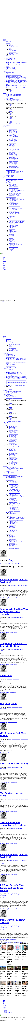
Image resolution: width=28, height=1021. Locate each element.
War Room (11, 248)
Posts (7, 73)
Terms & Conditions (7, 1012)
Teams (4, 126)
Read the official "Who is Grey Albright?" (9, 563)
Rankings (5, 93)
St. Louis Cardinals (13, 166)
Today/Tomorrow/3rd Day (15, 198)
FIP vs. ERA (11, 240)
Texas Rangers (12, 145)
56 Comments (3, 895)
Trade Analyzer (6, 125)
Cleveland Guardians (13, 132)
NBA (4, 259)
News (4, 40)
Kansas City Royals (13, 136)
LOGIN (2, 302)
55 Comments (3, 829)
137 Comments (24, 739)
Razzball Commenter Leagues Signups (14, 171)
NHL (4, 258)
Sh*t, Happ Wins (8, 703)
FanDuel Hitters (12, 226)
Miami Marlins (12, 157)
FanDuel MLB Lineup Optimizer (16, 221)
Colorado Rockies (13, 154)
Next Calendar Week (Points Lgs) (16, 190)
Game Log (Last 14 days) (14, 213)
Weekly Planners (9, 215)
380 (20, 942)
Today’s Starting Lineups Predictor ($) (14, 100)
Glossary (11, 249)
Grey (11, 560)
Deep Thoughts (12, 50)
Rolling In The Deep (13, 53)
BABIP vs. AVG (12, 241)
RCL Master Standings (11, 170)
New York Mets (12, 159)
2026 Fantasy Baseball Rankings (13, 94)
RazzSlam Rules (9, 176)
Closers (10, 679)
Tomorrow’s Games (13, 186)
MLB (4, 255)
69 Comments (3, 768)
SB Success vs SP (13, 243)
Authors (5, 1008)
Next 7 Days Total (13, 204)
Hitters (10, 90)
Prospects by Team (10, 72)
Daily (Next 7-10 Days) (14, 200)
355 (8, 942)
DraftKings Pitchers (13, 225)
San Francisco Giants (13, 164)
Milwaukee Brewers (13, 158)
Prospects (5, 71)
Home (4, 39)
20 (5, 942)
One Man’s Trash (12, 52)
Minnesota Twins (12, 139)
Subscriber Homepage (11, 180)
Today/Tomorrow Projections (15, 208)
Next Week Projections (14, 212)
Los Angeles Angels (13, 138)
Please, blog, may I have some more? (8, 597)
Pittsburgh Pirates (13, 162)
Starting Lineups (6, 96)
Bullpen (10, 49)
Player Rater (5, 55)
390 (21, 942)
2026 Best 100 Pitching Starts (15, 244)
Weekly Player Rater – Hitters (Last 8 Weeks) (16, 61)
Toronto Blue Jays (13, 147)
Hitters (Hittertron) (10, 182)
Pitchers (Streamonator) (11, 197)
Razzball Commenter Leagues (12, 172)
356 (10, 942)
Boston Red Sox (12, 130)
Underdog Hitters (13, 231)
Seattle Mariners (12, 143)
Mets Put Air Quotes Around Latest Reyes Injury (13, 823)
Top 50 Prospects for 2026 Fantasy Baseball (16, 78)
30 (6, 942)
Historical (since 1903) (11, 70)
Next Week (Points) (13, 203)
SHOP (4, 261)
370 (18, 942)
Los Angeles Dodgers (13, 156)
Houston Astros (12, 135)
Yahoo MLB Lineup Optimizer (16, 222)
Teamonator (11, 234)
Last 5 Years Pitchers (10, 68)
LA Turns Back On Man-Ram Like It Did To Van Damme (12, 888)
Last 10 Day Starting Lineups (12, 99)
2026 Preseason (9, 57)
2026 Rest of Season (10, 59)
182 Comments (3, 650)
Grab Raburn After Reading (14, 763)
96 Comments (23, 860)
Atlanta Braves (12, 150)
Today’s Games (12, 184)
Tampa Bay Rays (12, 144)
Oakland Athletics (13, 141)
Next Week (11, 202)
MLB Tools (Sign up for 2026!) (10, 177)
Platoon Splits (12, 239)
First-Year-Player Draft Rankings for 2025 (15, 87)
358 (14, 942)
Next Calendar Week (13, 189)
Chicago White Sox (13, 131)
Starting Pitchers (12, 216)
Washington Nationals (14, 167)
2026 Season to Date (10, 58)
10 (4, 942)
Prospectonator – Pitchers (14, 206)
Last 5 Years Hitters (10, 67)
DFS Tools (8, 218)
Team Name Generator (14, 250)
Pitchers (10, 91)
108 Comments (16, 679)
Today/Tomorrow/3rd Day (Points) (16, 199)
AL (6, 127)
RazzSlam (8, 173)
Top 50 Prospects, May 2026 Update (14, 76)
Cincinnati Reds (12, 153)
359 (15, 942)
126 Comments (3, 927)
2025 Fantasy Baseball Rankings (13, 95)
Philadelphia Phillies (13, 161)
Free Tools (8, 236)
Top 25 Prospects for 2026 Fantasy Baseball (16, 77)
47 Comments (3, 618)
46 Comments (3, 708)
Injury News (11, 54)
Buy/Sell (11, 45)
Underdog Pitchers (13, 233)
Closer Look (6, 675)
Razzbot (7, 181)
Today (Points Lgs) (13, 185)
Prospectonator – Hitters (14, 195)
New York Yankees (13, 140)
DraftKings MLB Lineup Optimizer (17, 220)
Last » (25, 942)
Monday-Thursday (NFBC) (15, 193)
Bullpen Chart (12, 245)
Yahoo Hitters (12, 229)
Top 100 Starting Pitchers (14, 46)
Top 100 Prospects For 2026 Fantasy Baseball (16, 81)
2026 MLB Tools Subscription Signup (14, 179)
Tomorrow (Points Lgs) (14, 188)
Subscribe (5, 1010)
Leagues (5, 168)
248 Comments (24, 799)
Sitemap (5, 1011)
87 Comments (24, 585)
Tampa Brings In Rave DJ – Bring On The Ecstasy (13, 644)
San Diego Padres (13, 163)
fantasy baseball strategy (14, 585)
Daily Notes (8, 41)
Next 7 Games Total (13, 191)
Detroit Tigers (12, 134)
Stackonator (11, 235)
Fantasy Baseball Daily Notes (16, 617)
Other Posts (8, 44)
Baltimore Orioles (13, 129)
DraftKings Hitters (13, 224)
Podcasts (8, 43)
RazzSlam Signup (10, 175)
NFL (4, 257)
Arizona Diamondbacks (14, 149)
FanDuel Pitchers (12, 227)
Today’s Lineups (9, 98)
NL (6, 148)
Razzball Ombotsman (13, 247)
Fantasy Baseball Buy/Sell (14, 739)
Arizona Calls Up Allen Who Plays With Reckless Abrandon (14, 611)
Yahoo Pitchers (12, 230)
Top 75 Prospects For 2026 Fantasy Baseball (16, 80)
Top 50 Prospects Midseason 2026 (13, 75)
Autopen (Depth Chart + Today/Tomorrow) (14, 210)
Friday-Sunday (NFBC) (14, 194)
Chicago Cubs (12, 152)
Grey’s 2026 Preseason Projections (13, 123)
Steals (10, 48)
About (4, 1007)
